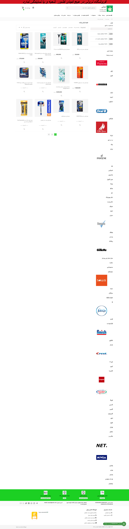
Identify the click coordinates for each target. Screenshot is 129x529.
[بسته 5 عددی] (61, 106)
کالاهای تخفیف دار (85, 15)
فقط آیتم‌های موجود (102, 34)
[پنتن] (101, 157)
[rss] (23, 504)
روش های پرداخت (91, 520)
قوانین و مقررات (76, 15)
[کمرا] (101, 392)
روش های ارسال (91, 515)
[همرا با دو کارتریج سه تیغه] (24, 41)
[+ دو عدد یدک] (80, 72)
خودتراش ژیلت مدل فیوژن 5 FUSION (81, 83)
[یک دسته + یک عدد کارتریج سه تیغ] (61, 39)
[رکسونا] (101, 224)
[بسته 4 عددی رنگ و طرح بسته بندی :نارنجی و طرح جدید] (24, 72)
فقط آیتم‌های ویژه (102, 44)
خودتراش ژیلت (100, 19)
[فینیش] (101, 332)
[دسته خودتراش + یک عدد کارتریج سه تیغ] (43, 72)
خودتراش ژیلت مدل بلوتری (46, 120)
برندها (103, 15)
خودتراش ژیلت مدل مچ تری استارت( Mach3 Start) (44, 83)
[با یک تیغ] (80, 39)
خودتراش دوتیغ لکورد (65, 116)
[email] (21, 504)
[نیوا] (101, 457)
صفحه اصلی (108, 15)
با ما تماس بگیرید (107, 515)
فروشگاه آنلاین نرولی (91, 510)
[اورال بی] (101, 110)
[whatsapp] (31, 504)
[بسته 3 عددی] (80, 106)
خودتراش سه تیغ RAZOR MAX (82, 116)
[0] (23, 8)
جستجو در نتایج (109, 26)
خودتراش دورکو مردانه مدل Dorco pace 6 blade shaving (43, 54)
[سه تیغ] (43, 108)
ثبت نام (26, 8)
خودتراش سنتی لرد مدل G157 (82, 49)
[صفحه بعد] (49, 134)
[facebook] (29, 504)
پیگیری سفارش (57, 15)
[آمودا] (101, 84)
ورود (29, 8)
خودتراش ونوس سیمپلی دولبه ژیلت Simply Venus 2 (63, 87)
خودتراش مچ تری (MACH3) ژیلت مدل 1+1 (62, 49)
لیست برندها (110, 55)
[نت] (101, 445)
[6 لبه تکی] (43, 41)
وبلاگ (99, 15)
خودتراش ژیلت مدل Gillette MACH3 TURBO (25, 54)
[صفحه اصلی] (111, 19)
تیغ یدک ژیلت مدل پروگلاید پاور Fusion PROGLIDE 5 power (24, 83)
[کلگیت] (101, 379)
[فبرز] (101, 311)
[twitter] (26, 504)
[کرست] (101, 353)
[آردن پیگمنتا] (101, 63)
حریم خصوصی (108, 513)
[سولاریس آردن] (101, 280)
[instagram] (34, 504)
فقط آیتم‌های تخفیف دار (101, 39)
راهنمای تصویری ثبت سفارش (90, 513)
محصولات (94, 15)
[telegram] (37, 504)
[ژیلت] (101, 250)
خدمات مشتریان (108, 510)
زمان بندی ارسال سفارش (90, 518)
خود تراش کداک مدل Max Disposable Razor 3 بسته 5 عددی (24, 121)
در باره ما (69, 15)
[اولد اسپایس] (101, 127)
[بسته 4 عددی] (61, 74)
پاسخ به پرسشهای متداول (90, 523)
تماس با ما (63, 15)
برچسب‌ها (107, 19)
